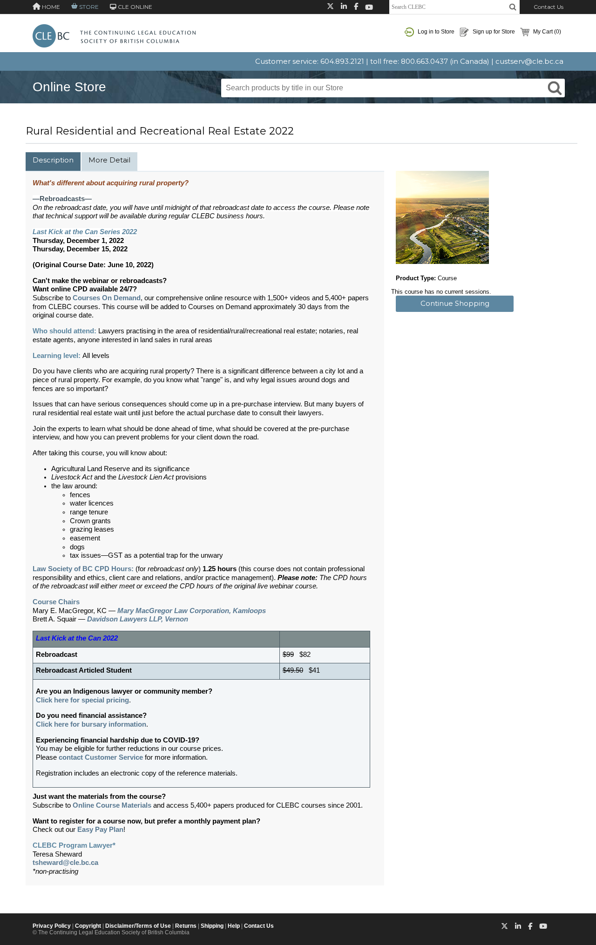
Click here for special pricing (82, 700)
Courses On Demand (107, 298)
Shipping (212, 926)
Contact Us (548, 6)
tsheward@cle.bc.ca (65, 862)
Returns (185, 926)
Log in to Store (435, 31)
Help (234, 926)
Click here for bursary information (91, 724)
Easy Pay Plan (100, 829)
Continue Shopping (454, 303)
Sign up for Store (493, 31)
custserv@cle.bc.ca (529, 61)
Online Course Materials (112, 805)
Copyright (88, 926)
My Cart (546, 31)
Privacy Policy (52, 926)
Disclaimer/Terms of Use (138, 926)
